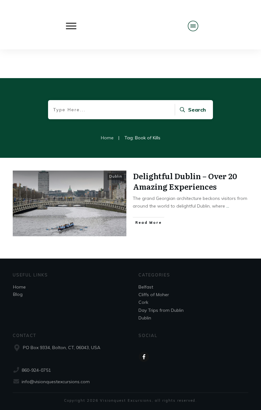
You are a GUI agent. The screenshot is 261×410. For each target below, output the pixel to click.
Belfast (145, 287)
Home (19, 287)
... (227, 206)
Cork (143, 302)
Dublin (115, 176)
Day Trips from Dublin (161, 310)
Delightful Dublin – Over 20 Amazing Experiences (185, 181)
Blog (18, 294)
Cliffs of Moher (153, 294)
